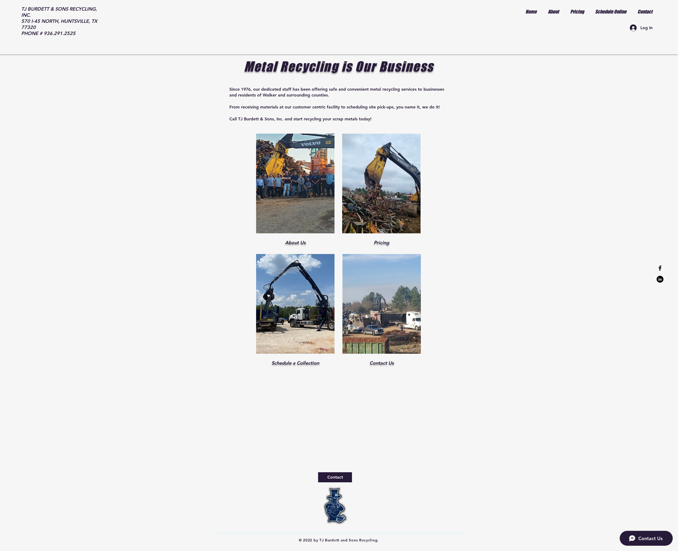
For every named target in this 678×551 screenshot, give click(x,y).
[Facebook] (660, 268)
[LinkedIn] (660, 279)
